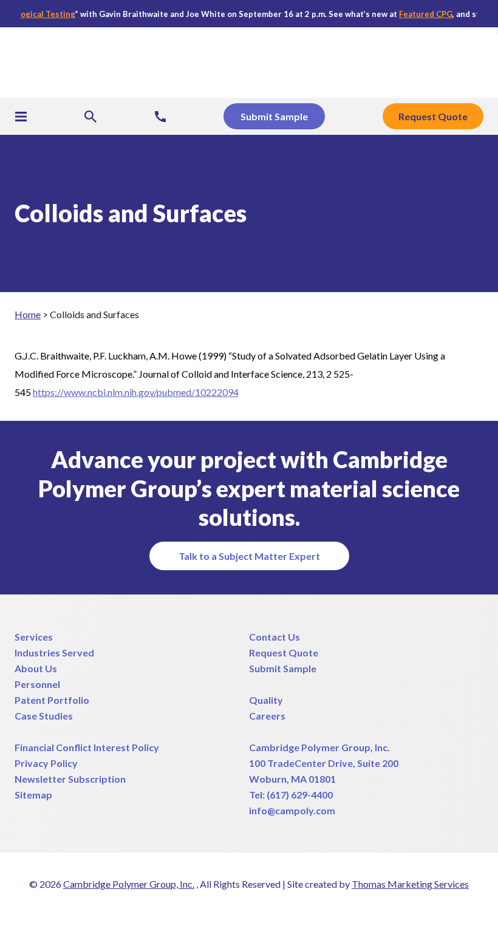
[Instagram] (282, 910)
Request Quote (283, 652)
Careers (267, 715)
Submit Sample (282, 668)
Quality (266, 700)
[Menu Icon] (21, 117)
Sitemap (33, 794)
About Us (36, 668)
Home (28, 314)
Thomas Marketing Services (410, 884)
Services (34, 636)
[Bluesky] (304, 909)
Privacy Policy (46, 763)
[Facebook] (216, 910)
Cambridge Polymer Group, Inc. (319, 747)
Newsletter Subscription (70, 779)
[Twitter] (194, 910)
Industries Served (54, 652)
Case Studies (44, 715)
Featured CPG (416, 14)
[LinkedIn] (238, 910)
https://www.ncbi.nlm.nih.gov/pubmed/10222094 (136, 392)
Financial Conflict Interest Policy (87, 747)
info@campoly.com (292, 810)
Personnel (37, 684)
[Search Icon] (90, 117)
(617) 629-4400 (300, 794)
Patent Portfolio (52, 700)
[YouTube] (260, 910)
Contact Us (274, 636)
